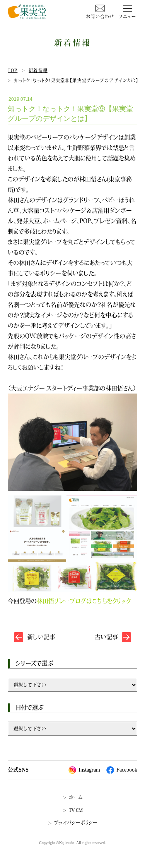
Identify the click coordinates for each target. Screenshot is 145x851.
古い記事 (106, 637)
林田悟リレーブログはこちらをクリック (84, 601)
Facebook (126, 770)
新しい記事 (41, 637)
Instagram (89, 770)
